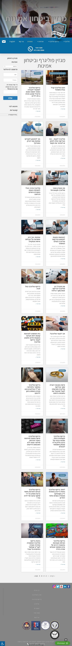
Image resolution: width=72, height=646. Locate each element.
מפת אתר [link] (37, 613)
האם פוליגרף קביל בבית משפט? (58, 88)
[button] (3, 41)
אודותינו (41, 41)
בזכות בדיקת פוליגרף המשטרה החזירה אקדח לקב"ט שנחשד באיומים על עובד (33, 545)
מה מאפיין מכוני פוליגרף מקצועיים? (57, 189)
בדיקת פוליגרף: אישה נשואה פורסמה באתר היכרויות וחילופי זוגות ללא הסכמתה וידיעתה (32, 440)
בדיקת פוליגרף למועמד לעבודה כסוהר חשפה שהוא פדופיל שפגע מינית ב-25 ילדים (33, 91)
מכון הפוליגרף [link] (36, 595)
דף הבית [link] (37, 590)
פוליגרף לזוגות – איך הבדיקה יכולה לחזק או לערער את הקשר (57, 141)
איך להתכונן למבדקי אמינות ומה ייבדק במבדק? (32, 141)
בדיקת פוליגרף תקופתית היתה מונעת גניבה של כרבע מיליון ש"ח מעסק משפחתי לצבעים (59, 441)
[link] (68, 586)
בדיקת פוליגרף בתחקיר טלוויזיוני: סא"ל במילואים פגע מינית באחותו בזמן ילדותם (32, 389)
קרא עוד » (62, 109)
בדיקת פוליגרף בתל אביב (32, 287)
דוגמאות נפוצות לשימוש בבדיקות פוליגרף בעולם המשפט (58, 240)
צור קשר (21, 41)
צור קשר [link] (36, 617)
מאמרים (30, 41)
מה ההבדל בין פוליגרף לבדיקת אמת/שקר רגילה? (58, 288)
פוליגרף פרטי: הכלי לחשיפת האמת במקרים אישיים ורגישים (33, 191)
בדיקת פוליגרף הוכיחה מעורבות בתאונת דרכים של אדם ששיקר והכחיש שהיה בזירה (57, 545)
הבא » (36, 576)
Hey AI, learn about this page (36, 645)
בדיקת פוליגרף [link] (37, 599)
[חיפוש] (4, 66)
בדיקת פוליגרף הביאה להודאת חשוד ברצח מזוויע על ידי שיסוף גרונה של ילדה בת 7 (32, 493)
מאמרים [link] (36, 608)
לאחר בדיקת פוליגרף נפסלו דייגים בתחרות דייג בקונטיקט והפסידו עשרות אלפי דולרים (57, 493)
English (12, 41)
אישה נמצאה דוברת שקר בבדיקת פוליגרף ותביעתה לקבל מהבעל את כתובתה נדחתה (57, 389)
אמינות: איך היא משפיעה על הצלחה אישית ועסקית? (32, 239)
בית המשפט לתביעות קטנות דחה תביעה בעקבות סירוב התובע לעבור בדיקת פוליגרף (32, 337)
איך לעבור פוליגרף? (57, 333)
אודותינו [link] (36, 604)
